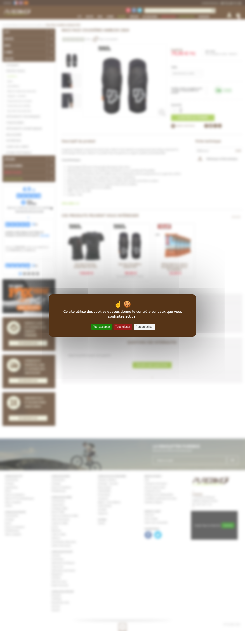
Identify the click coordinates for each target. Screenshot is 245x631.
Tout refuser (122, 326)
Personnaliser (144, 326)
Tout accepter (101, 326)
